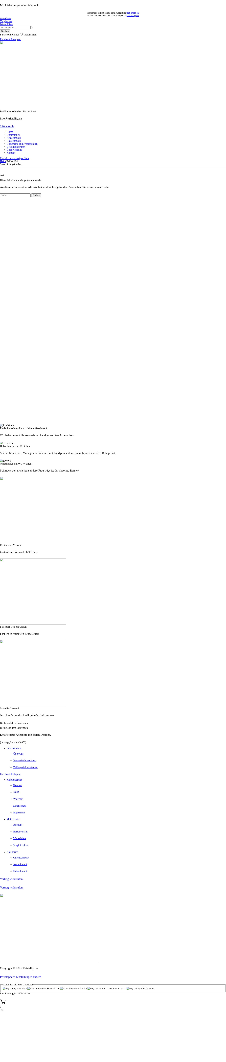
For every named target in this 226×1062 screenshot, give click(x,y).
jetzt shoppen (132, 13)
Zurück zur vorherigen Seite (14, 158)
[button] (5, 18)
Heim (3, 161)
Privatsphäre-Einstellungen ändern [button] (20, 976)
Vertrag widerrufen (11, 879)
